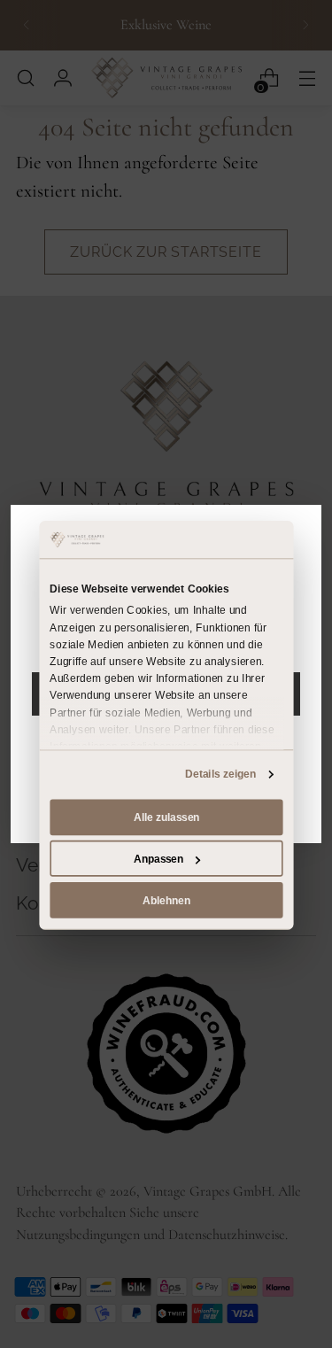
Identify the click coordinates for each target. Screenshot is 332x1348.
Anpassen (158, 858)
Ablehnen (166, 900)
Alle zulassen (165, 817)
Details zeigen (220, 774)
